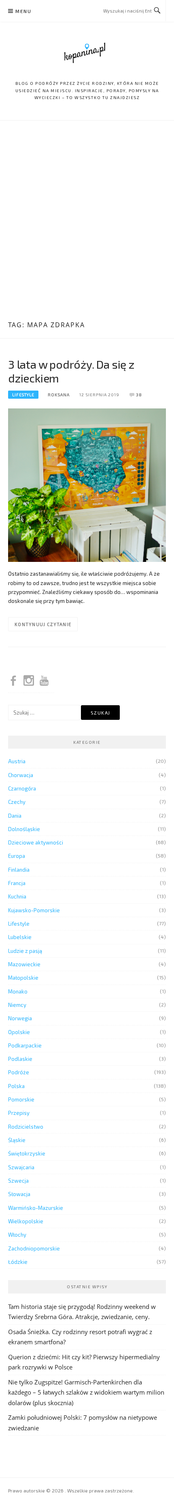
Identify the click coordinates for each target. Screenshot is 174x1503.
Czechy (16, 802)
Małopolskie (23, 977)
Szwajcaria (21, 1167)
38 (139, 394)
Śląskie (16, 1140)
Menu (23, 11)
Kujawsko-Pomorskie (34, 910)
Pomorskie (21, 1099)
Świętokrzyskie (26, 1153)
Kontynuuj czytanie (43, 624)
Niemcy (17, 1005)
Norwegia (20, 1018)
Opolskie (19, 1032)
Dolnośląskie (24, 829)
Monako (18, 991)
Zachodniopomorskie (34, 1248)
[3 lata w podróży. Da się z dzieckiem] (87, 484)
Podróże (18, 1072)
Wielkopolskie (25, 1221)
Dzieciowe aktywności (35, 842)
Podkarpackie (25, 1045)
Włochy (17, 1234)
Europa (16, 856)
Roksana (59, 394)
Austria (16, 761)
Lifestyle (23, 394)
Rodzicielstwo (25, 1126)
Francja (16, 883)
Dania (14, 815)
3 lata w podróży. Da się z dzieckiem (71, 371)
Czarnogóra (22, 788)
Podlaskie (20, 1059)
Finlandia (19, 869)
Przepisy (19, 1113)
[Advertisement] (87, 221)
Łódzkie (18, 1262)
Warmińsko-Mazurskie (35, 1208)
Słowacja (19, 1194)
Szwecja (18, 1180)
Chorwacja (20, 775)
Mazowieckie (24, 964)
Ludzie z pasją (25, 951)
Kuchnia (17, 896)
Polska (16, 1086)
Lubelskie (20, 937)
